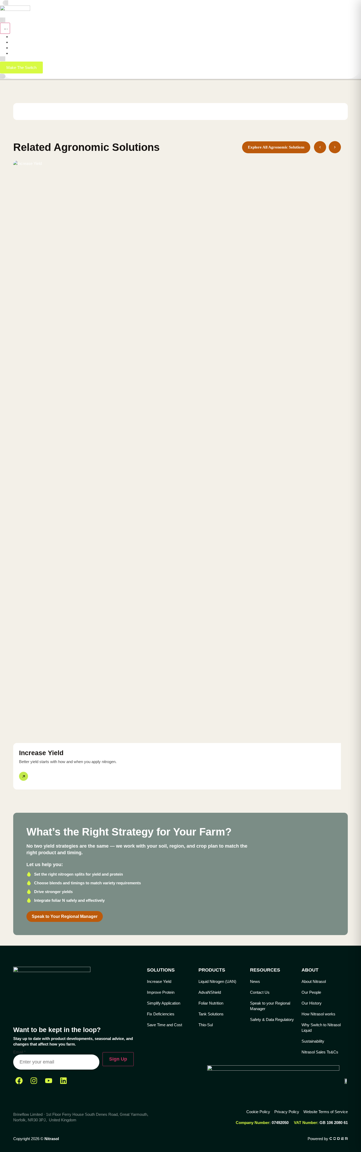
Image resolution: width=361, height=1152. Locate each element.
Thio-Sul (205, 1025)
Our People (311, 992)
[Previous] (320, 147)
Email (19, 1052)
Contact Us (260, 992)
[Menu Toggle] (5, 28)
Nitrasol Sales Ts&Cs (320, 1052)
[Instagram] (34, 1080)
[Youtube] (48, 1080)
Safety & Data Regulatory (272, 1019)
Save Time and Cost (164, 1025)
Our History (312, 1003)
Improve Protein (160, 992)
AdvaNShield (209, 992)
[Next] (335, 147)
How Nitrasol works (318, 1014)
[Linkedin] (63, 1080)
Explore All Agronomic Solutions (276, 147)
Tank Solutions (211, 1014)
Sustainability (313, 1041)
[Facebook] (19, 1080)
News (255, 981)
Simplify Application (163, 1003)
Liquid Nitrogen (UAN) (217, 981)
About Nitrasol (314, 981)
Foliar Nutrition (210, 1003)
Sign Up (118, 1059)
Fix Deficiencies (160, 1014)
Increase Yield (159, 981)
